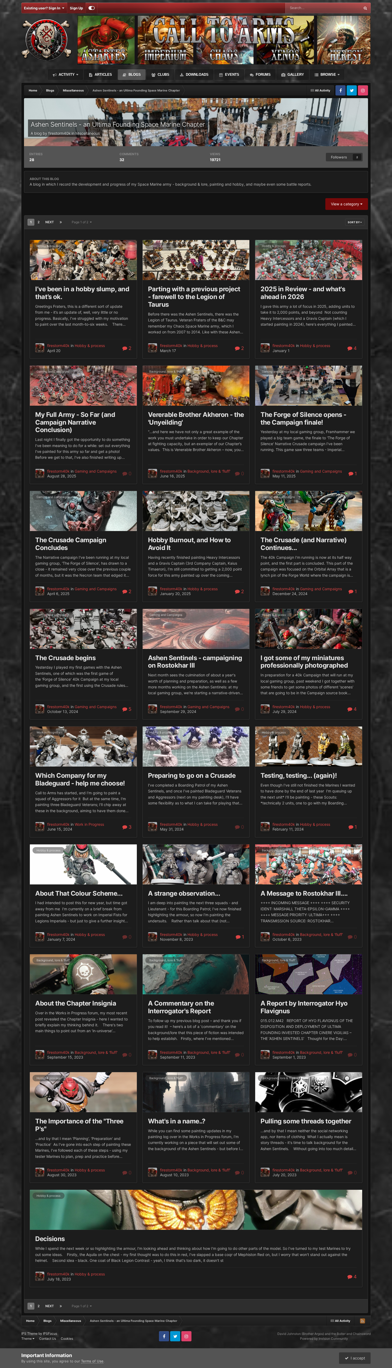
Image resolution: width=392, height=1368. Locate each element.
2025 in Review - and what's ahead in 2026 (303, 293)
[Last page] (61, 222)
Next (49, 222)
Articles (103, 75)
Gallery (295, 75)
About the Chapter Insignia (75, 1003)
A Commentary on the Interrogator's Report (181, 1007)
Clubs (163, 75)
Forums (263, 75)
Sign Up (76, 8)
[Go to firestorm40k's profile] (39, 347)
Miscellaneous (87, 133)
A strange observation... (184, 893)
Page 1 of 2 (81, 222)
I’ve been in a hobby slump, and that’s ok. (82, 293)
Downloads (197, 75)
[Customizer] (91, 8)
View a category (345, 204)
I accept (357, 1358)
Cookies (67, 1339)
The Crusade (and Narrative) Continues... (304, 544)
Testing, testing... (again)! (299, 775)
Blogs (134, 75)
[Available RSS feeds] (362, 1321)
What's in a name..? (177, 1121)
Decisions (50, 1239)
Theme (27, 1339)
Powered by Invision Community (324, 1339)
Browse (327, 75)
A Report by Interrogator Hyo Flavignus (304, 1007)
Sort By (354, 222)
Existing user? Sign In (43, 8)
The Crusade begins (65, 658)
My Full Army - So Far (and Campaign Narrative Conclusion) (75, 422)
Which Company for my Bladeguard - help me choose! (80, 779)
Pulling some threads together (306, 1121)
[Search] (365, 8)
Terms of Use (92, 1361)
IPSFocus (50, 1333)
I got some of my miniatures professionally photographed (304, 661)
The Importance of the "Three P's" (79, 1125)
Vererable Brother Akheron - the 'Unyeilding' (196, 418)
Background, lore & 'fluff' (166, 371)
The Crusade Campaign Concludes (70, 544)
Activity (66, 75)
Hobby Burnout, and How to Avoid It (189, 544)
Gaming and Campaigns (53, 371)
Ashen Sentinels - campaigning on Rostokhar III (195, 661)
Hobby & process (49, 246)
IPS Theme (29, 1333)
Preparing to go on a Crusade (192, 775)
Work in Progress (48, 732)
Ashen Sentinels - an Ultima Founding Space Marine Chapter (118, 124)
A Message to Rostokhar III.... (304, 893)
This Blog (346, 8)
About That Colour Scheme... (78, 893)
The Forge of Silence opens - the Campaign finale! (303, 418)
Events (231, 75)
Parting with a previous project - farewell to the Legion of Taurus (194, 296)
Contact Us (47, 1339)
